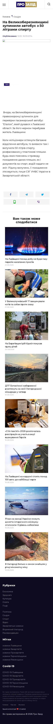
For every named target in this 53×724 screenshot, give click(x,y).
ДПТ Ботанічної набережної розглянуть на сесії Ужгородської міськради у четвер (23, 389)
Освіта (6, 602)
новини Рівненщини (13, 660)
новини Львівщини (12, 645)
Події (5, 606)
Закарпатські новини (13, 626)
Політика (7, 612)
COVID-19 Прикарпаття (14, 679)
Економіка (8, 591)
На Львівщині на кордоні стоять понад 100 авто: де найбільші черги (26, 478)
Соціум (6, 615)
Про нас (13, 705)
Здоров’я (7, 595)
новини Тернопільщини (14, 656)
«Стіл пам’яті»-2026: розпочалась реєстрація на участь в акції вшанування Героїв (23, 434)
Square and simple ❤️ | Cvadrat (14, 709)
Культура (7, 599)
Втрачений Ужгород (13, 629)
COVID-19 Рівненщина (13, 686)
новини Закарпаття (12, 649)
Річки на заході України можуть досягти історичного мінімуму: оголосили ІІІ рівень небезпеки (22, 521)
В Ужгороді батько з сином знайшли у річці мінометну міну (26, 565)
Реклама (22, 705)
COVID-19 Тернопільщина (15, 683)
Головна (5, 705)
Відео (5, 622)
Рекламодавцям (10, 633)
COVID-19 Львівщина (13, 672)
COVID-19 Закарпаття (13, 676)
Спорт (6, 619)
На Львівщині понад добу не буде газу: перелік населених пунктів (26, 260)
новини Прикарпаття (13, 653)
